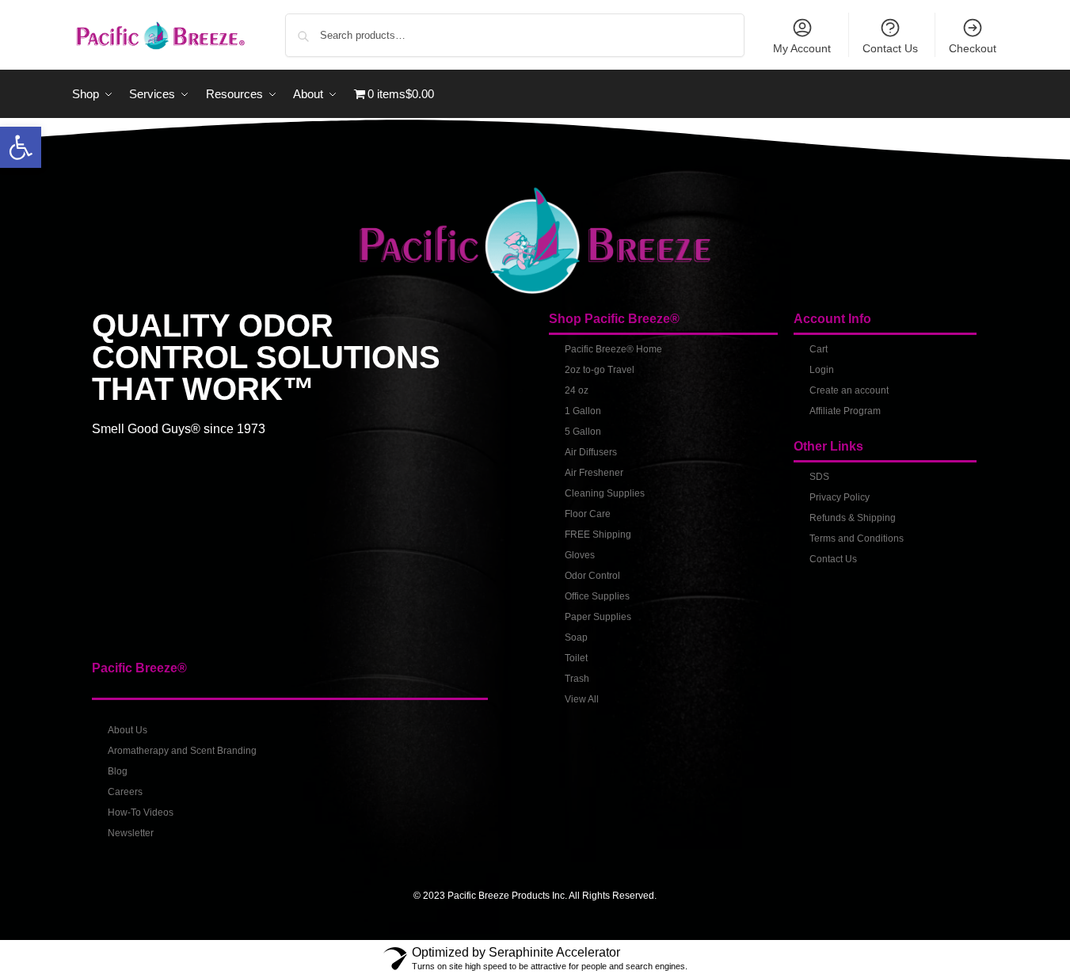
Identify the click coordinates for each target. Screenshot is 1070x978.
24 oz (576, 390)
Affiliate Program (845, 411)
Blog (118, 771)
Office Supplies (597, 596)
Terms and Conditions (856, 538)
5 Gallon (583, 431)
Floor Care (588, 513)
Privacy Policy (839, 497)
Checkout (972, 48)
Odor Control (592, 575)
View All (582, 699)
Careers (125, 791)
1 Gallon (583, 411)
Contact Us (890, 48)
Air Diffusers (591, 452)
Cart (818, 349)
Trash (577, 678)
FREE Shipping (598, 534)
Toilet (576, 658)
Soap (576, 637)
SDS (819, 476)
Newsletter (131, 833)
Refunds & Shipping (852, 517)
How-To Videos (140, 812)
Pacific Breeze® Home (613, 349)
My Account (802, 48)
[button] (20, 147)
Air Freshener (594, 472)
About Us (127, 730)
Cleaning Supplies (605, 493)
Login (821, 369)
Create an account (849, 390)
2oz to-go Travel (599, 369)
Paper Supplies (598, 616)
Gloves (580, 555)
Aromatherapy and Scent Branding (182, 750)
